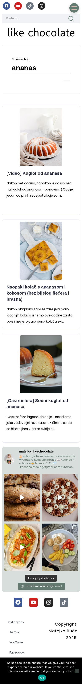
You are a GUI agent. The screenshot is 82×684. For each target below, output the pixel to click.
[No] (77, 671)
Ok (42, 677)
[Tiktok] (30, 6)
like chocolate (41, 32)
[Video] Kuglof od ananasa (34, 173)
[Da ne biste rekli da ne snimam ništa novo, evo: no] (60, 497)
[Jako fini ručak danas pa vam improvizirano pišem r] (60, 547)
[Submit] (71, 18)
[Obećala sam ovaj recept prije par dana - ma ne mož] (22, 497)
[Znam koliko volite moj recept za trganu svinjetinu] (22, 547)
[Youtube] (18, 6)
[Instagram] (41, 6)
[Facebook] (6, 6)
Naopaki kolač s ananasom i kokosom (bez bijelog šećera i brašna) (38, 293)
